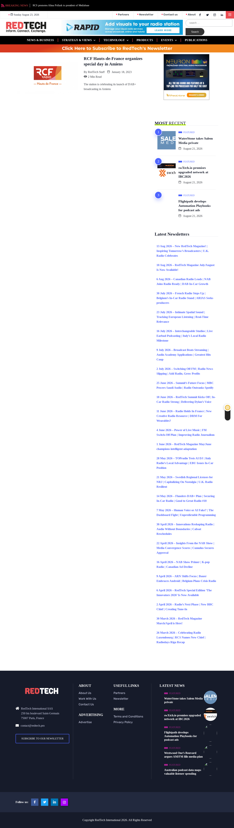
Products (145, 40)
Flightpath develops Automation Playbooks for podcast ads (194, 205)
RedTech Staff (96, 72)
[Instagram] (64, 802)
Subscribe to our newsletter (42, 738)
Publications (196, 40)
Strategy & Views (77, 40)
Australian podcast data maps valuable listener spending (182, 771)
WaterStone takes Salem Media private (195, 141)
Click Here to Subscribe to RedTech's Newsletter (117, 48)
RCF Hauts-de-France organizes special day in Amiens (113, 61)
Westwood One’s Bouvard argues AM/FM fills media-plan (183, 754)
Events (167, 40)
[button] (230, 15)
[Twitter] (208, 15)
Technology (114, 40)
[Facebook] (200, 15)
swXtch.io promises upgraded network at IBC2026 (193, 172)
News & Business (40, 40)
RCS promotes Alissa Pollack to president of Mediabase (61, 5)
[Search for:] (209, 23)
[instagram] (215, 15)
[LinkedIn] (222, 15)
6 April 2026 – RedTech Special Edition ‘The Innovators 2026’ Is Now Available (184, 593)
